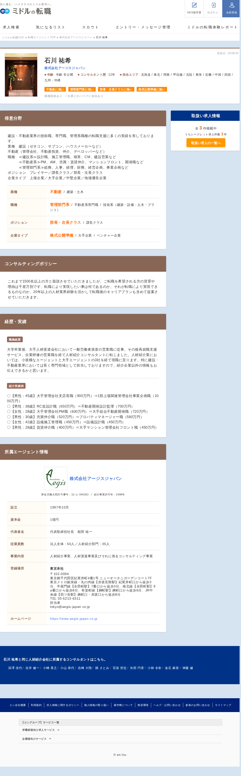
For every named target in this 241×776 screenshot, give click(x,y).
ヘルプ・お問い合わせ (167, 705)
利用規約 (36, 705)
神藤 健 (188, 668)
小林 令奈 (154, 668)
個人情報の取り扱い (96, 705)
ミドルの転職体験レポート (212, 27)
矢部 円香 (137, 668)
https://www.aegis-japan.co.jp (74, 618)
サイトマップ (223, 705)
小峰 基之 (50, 668)
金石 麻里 (172, 668)
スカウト (90, 27)
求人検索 (11, 27)
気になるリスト (51, 27)
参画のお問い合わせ (198, 705)
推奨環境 (143, 705)
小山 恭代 (67, 668)
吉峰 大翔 (85, 668)
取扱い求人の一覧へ (206, 143)
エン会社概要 (18, 705)
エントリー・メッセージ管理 (143, 27)
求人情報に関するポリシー (63, 705)
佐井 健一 (32, 668)
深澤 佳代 (15, 668)
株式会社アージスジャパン (65, 68)
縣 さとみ (102, 668)
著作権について (123, 705)
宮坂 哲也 (120, 668)
